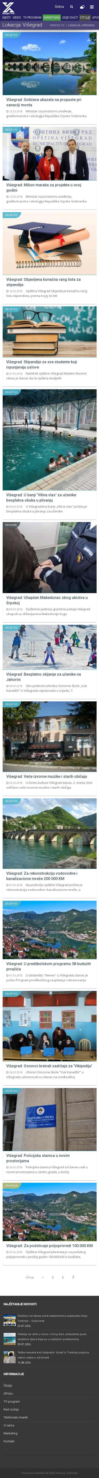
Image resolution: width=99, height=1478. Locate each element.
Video (17, 17)
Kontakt (9, 1441)
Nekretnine (51, 17)
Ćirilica (59, 6)
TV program (32, 17)
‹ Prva (29, 1277)
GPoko (8, 1393)
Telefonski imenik (16, 1417)
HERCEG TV (57, 25)
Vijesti (6, 17)
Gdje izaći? (70, 17)
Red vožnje (11, 1409)
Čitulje (85, 17)
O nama (9, 1425)
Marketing (11, 1433)
